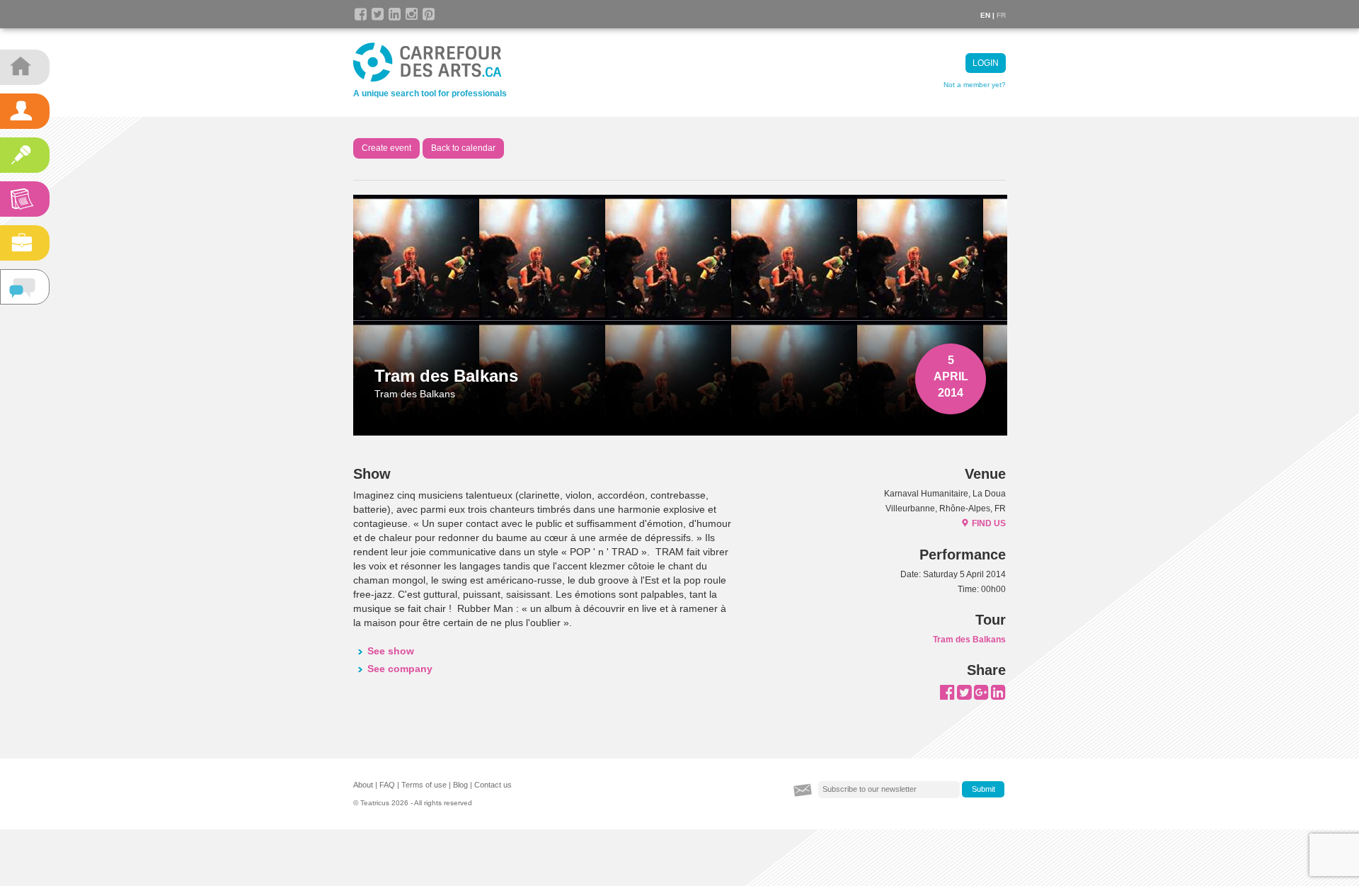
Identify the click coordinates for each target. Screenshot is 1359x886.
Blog (460, 784)
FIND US (989, 523)
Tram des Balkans (969, 639)
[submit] (983, 789)
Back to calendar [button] (463, 148)
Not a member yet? (975, 85)
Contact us (493, 784)
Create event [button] (386, 148)
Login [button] (986, 63)
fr (1001, 15)
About (363, 784)
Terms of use (424, 784)
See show (390, 651)
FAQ (387, 784)
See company (399, 668)
